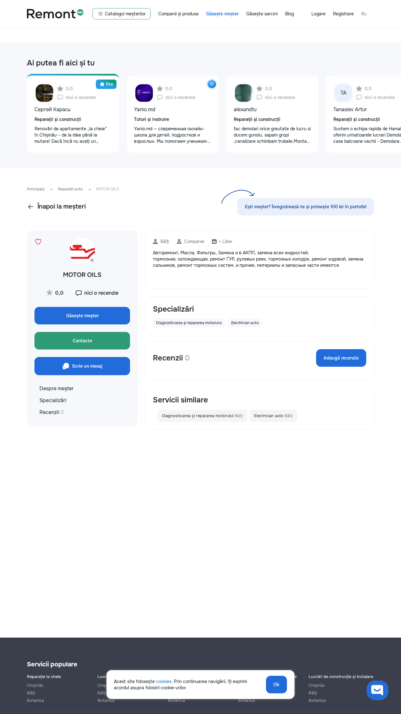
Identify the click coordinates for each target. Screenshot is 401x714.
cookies (163, 681)
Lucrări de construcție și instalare (341, 676)
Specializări (52, 400)
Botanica (35, 700)
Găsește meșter (222, 14)
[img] (211, 84)
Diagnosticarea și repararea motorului (202, 415)
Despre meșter (56, 388)
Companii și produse (178, 14)
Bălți (31, 693)
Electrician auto (273, 415)
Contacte (82, 341)
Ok (276, 684)
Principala (35, 189)
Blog (289, 14)
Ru (364, 14)
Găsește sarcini (262, 14)
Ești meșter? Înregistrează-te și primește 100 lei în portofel (305, 207)
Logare (318, 14)
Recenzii (51, 412)
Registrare (343, 14)
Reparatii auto (70, 189)
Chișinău (35, 685)
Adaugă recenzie (341, 358)
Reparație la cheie (44, 676)
